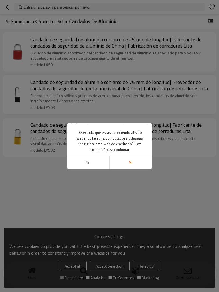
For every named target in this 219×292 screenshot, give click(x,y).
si (131, 162)
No (88, 162)
